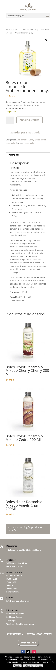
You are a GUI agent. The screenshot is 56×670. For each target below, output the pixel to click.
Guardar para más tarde (25, 132)
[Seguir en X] (28, 652)
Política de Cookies (14, 617)
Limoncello (10, 143)
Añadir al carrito (29, 120)
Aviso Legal (11, 621)
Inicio (8, 29)
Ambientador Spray (30, 29)
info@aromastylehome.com (18, 601)
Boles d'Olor (16, 29)
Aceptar (17, 666)
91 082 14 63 (21, 563)
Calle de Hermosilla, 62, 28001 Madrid (24, 550)
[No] (52, 661)
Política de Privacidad (15, 614)
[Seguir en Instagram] (34, 652)
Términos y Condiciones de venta (20, 624)
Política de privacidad (33, 666)
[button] (46, 40)
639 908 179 (17, 567)
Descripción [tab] (13, 154)
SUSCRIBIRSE (28, 642)
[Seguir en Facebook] (23, 652)
